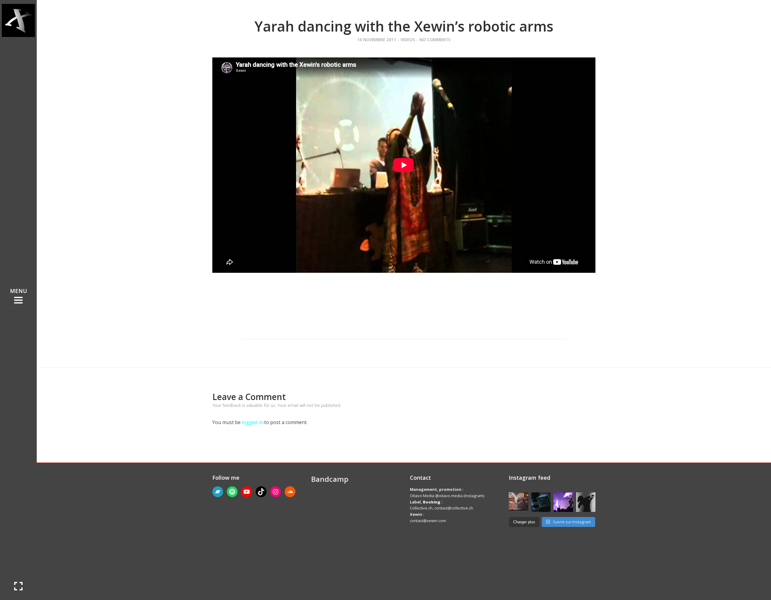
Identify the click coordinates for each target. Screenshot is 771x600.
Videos (408, 39)
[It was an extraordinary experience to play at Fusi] (518, 501)
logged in (252, 422)
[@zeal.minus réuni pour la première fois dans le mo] (563, 502)
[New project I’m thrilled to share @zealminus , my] (541, 502)
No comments (435, 39)
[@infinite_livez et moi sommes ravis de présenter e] (586, 502)
